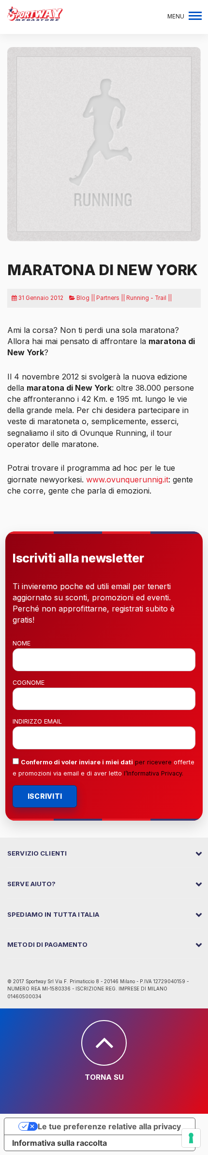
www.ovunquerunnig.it (127, 479)
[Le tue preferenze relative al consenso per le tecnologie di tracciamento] (191, 1138)
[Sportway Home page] (35, 12)
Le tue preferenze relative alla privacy (109, 1126)
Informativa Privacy (154, 773)
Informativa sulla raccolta (59, 1143)
